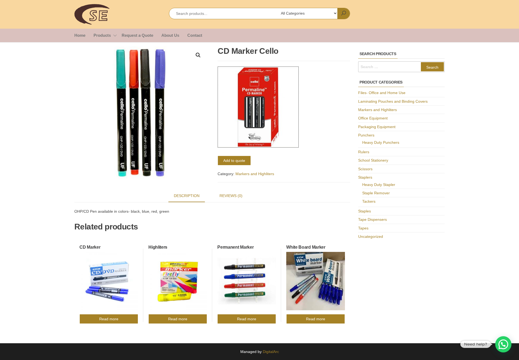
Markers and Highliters (254, 174)
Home (79, 35)
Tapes (363, 228)
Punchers (366, 135)
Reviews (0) (230, 196)
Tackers (368, 201)
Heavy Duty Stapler (378, 184)
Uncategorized (370, 236)
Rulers (363, 152)
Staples (364, 211)
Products (102, 35)
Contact (194, 35)
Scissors (365, 169)
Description (186, 196)
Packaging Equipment (376, 127)
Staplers (365, 177)
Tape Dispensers (372, 219)
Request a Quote (137, 35)
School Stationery (373, 160)
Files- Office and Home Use (381, 93)
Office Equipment (373, 118)
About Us (170, 35)
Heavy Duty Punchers (380, 142)
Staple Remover (376, 193)
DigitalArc (271, 351)
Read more (108, 319)
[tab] (190, 196)
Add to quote (234, 160)
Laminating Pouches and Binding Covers (393, 101)
